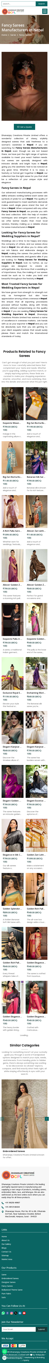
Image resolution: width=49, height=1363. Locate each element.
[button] (47, 1119)
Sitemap (5, 1255)
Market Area (7, 1259)
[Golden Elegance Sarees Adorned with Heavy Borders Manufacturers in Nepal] (13, 997)
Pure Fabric (6, 1293)
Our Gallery (6, 1244)
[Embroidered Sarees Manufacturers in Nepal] (24, 1113)
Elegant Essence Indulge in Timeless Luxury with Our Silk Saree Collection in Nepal (36, 800)
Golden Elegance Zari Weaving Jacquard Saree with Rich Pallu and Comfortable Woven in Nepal (36, 962)
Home (4, 35)
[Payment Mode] (14, 1345)
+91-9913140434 (12, 1207)
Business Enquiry (14, 1358)
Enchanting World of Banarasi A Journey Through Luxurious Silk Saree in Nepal (36, 692)
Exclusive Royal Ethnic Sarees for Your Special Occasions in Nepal (12, 692)
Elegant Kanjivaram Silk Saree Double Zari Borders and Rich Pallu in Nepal (36, 746)
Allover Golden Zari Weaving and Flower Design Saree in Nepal (36, 584)
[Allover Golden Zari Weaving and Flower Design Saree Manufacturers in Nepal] (37, 565)
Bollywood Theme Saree (12, 1290)
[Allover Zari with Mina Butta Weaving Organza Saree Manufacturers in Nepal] (37, 511)
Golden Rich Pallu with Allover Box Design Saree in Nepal (36, 908)
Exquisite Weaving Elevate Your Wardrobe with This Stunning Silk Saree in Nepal (12, 423)
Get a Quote (26, 127)
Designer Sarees (9, 1282)
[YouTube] (24, 1313)
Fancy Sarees (7, 1286)
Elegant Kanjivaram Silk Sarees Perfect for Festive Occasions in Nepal (12, 746)
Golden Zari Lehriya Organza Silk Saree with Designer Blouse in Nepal (36, 854)
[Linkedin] (20, 1313)
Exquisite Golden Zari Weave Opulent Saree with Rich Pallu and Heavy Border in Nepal (36, 638)
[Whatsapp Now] (4, 1351)
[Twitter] (15, 1313)
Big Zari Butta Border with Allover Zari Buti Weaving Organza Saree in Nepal (12, 476)
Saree (13, 35)
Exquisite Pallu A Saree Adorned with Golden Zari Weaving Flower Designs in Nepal (12, 638)
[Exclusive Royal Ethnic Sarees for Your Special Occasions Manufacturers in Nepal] (13, 673)
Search (41, 3)
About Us (6, 1240)
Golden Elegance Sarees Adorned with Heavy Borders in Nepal (12, 1016)
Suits (4, 1297)
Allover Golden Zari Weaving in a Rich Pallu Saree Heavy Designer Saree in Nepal (12, 584)
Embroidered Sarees (14, 1151)
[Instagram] (11, 1313)
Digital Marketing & (27, 1357)
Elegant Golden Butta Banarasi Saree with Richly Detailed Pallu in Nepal (12, 800)
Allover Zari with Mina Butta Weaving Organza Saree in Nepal (36, 530)
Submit (41, 1329)
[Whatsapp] (3, 1313)
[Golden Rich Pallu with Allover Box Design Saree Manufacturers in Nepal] (37, 889)
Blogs (4, 1248)
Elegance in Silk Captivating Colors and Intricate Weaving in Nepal (12, 854)
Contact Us (6, 1251)
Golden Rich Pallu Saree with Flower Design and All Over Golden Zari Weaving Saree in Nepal (12, 962)
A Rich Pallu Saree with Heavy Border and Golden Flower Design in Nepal (12, 530)
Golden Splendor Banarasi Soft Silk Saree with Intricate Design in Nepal (12, 908)
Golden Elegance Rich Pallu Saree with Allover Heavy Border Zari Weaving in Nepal (36, 1016)
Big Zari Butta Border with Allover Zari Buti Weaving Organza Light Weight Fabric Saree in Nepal (36, 423)
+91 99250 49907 (12, 1202)
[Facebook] (7, 1313)
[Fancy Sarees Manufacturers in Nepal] (24, 86)
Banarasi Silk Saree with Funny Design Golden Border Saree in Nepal (36, 476)
